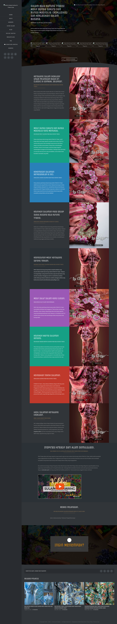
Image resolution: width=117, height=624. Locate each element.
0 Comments (35, 595)
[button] (31, 38)
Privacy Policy (90, 607)
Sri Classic (58, 607)
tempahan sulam (37, 417)
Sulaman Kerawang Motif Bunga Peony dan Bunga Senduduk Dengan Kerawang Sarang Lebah (36, 593)
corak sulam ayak (45, 456)
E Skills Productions (82, 607)
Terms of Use (96, 607)
